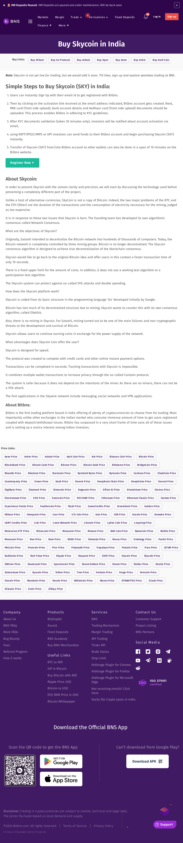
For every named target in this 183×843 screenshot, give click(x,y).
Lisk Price (40, 522)
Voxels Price (59, 580)
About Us (9, 619)
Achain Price (52, 456)
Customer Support (148, 619)
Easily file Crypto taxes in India (113, 699)
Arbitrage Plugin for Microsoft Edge (112, 680)
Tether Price (62, 572)
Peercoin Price (36, 547)
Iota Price (101, 514)
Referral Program (15, 652)
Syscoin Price (40, 572)
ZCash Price (156, 580)
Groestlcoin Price (127, 506)
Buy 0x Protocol (60, 60)
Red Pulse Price (39, 555)
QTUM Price (171, 547)
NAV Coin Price (119, 531)
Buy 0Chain (37, 60)
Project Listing (146, 625)
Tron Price (83, 572)
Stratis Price (163, 564)
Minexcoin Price (45, 531)
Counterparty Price (16, 481)
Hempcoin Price (36, 514)
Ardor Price (31, 456)
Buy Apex (102, 60)
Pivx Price (58, 547)
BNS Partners (145, 632)
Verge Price (126, 572)
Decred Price (165, 481)
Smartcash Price (37, 564)
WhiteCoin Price (83, 580)
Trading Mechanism (105, 625)
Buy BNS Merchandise (63, 645)
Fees (6, 645)
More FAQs (10, 632)
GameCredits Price (99, 506)
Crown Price (41, 481)
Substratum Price (15, 572)
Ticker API (98, 645)
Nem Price (54, 539)
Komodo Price (162, 514)
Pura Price (151, 547)
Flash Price (74, 506)
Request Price (86, 555)
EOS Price (39, 498)
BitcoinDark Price (15, 464)
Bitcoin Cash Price (43, 464)
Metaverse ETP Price (17, 531)
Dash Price (62, 481)
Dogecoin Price (87, 489)
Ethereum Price (111, 498)
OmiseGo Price (97, 539)
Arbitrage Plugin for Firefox (111, 671)
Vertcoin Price (148, 572)
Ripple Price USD (59, 682)
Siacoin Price (129, 555)
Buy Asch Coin (161, 60)
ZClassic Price (13, 588)
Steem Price (119, 564)
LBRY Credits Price (16, 522)
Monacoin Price (71, 531)
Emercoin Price (61, 498)
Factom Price (168, 498)
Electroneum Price (15, 498)
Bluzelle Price (13, 473)
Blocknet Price (36, 473)
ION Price (119, 514)
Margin (59, 17)
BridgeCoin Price (147, 464)
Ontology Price (142, 539)
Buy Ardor (140, 60)
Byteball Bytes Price (90, 473)
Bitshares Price (121, 464)
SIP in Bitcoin (57, 669)
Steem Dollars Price (93, 564)
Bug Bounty (11, 639)
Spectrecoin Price (64, 564)
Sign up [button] (171, 16)
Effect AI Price (111, 489)
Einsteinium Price (137, 489)
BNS (95, 619)
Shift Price (108, 555)
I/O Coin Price (80, 514)
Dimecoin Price (62, 489)
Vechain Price (104, 572)
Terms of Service (75, 826)
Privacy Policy (103, 826)
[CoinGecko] (169, 660)
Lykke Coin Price (117, 522)
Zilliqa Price (55, 588)
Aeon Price (11, 456)
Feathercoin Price (50, 506)
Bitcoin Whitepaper (61, 701)
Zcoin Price (34, 588)
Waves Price (107, 580)
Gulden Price (152, 506)
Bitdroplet (55, 619)
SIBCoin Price (13, 564)
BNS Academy (57, 639)
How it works (12, 658)
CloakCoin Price (167, 473)
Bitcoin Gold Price (94, 464)
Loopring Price (143, 522)
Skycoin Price (152, 555)
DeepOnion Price (141, 481)
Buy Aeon (121, 60)
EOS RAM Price (86, 498)
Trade (75, 17)
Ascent (52, 625)
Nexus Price (119, 539)
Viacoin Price (12, 580)
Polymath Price (80, 547)
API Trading (99, 639)
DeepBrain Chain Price (110, 481)
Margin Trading (102, 632)
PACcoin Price (13, 547)
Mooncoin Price (14, 539)
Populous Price (105, 547)
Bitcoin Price (146, 456)
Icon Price (58, 514)
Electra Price (162, 489)
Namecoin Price (144, 531)
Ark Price (97, 456)
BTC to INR (55, 662)
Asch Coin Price (76, 456)
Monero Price (95, 531)
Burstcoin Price (61, 473)
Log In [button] (157, 16)
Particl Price (165, 539)
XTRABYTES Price (132, 580)
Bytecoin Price (118, 473)
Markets (43, 17)
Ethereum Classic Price (140, 498)
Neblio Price (167, 531)
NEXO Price (74, 539)
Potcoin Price (130, 547)
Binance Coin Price (121, 456)
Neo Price (35, 539)
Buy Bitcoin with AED (62, 675)
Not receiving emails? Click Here (111, 691)
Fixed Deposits (125, 17)
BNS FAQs (10, 625)
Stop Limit (99, 658)
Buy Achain (83, 60)
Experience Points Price (19, 506)
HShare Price (12, 514)
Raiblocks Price (14, 555)
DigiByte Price (13, 489)
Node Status (100, 652)
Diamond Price (37, 489)
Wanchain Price (36, 580)
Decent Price (82, 481)
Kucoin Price (139, 514)
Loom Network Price (65, 522)
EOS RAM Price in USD (63, 695)
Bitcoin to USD (58, 688)
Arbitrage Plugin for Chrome (111, 665)
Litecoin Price (92, 522)
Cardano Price (142, 473)
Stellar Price (141, 564)
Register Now (20, 163)
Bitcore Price (68, 464)
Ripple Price (63, 555)
